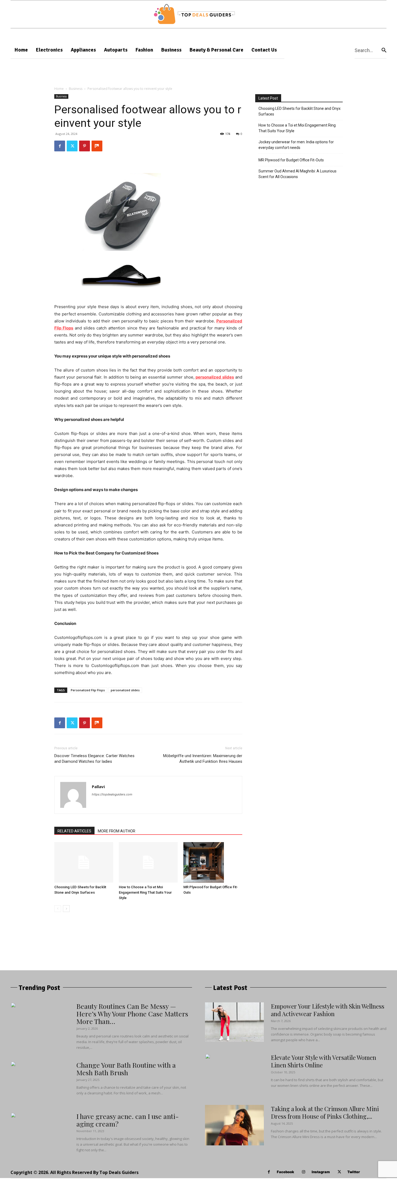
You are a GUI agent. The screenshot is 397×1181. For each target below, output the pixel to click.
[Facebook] (59, 146)
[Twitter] (72, 146)
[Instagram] (303, 1172)
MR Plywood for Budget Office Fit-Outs (291, 160)
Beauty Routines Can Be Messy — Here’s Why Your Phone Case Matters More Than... (132, 1014)
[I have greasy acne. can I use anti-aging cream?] (31, 1132)
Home (59, 88)
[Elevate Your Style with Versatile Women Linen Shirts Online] (223, 1074)
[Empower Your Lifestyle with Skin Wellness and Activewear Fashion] (234, 1022)
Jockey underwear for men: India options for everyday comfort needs (296, 145)
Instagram (321, 1172)
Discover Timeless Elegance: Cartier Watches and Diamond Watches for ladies (94, 758)
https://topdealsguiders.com (112, 794)
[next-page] (66, 908)
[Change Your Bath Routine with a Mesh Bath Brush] (31, 1081)
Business (75, 88)
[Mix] (97, 146)
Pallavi (98, 786)
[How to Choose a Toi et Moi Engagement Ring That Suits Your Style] (148, 862)
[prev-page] (57, 908)
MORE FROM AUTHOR (116, 831)
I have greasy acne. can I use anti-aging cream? (127, 1120)
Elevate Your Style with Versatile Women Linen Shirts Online (323, 1061)
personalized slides (125, 690)
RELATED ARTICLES (74, 831)
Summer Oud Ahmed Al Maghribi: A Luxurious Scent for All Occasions (297, 174)
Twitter (353, 1172)
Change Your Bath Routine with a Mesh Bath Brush (126, 1068)
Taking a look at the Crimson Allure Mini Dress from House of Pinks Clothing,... (325, 1112)
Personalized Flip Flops (88, 690)
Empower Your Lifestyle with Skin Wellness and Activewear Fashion (327, 1010)
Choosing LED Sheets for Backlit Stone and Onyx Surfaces (299, 111)
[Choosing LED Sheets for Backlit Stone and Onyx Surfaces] (83, 862)
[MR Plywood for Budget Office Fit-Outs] (212, 862)
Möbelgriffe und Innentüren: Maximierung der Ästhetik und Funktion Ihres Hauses (202, 758)
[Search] (384, 50)
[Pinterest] (84, 146)
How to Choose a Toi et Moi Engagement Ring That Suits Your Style (145, 892)
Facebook (285, 1172)
